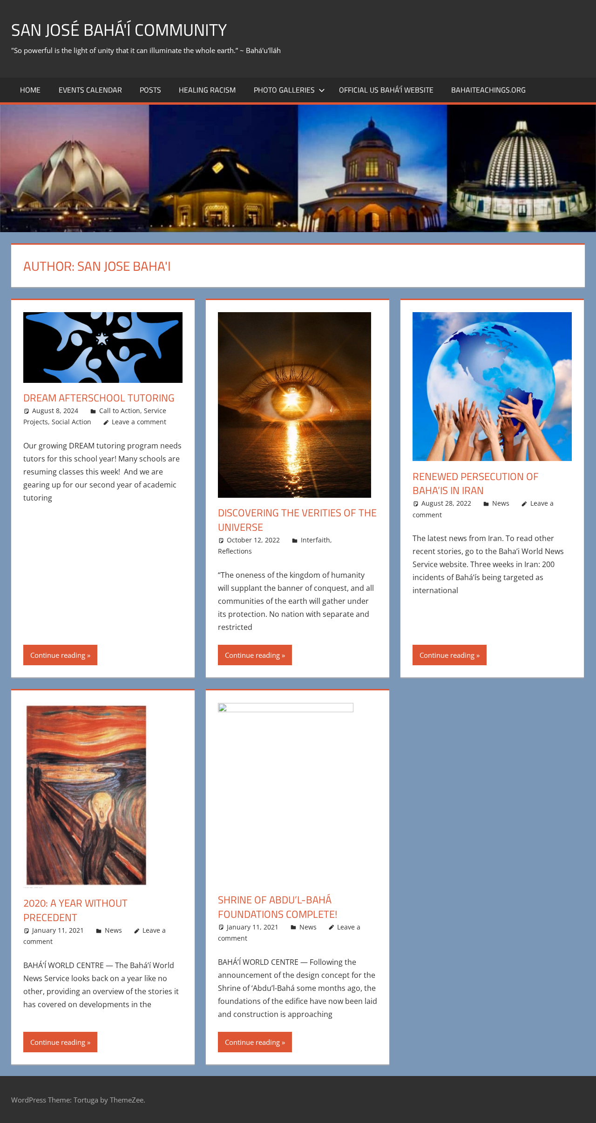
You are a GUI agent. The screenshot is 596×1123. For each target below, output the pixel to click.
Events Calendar (90, 89)
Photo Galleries (284, 89)
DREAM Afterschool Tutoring (99, 398)
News (500, 503)
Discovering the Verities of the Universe (297, 520)
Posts (150, 89)
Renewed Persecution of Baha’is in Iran (476, 483)
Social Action (71, 421)
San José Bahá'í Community (119, 29)
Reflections (235, 551)
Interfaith (315, 539)
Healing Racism (207, 89)
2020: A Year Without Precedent (75, 910)
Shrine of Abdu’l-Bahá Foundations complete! (277, 907)
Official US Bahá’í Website (386, 89)
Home (30, 89)
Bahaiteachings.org (488, 89)
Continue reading (57, 655)
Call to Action (119, 410)
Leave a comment (139, 421)
